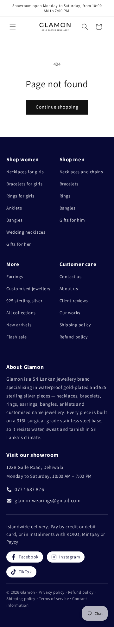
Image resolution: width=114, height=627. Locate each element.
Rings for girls (20, 196)
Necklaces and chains (81, 172)
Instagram (69, 557)
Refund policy (74, 337)
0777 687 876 (29, 489)
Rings (65, 196)
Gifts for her (18, 244)
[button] (13, 27)
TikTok (25, 572)
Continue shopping (57, 107)
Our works (70, 313)
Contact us (71, 276)
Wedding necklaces (25, 232)
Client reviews (74, 300)
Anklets (14, 208)
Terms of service (54, 598)
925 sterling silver (24, 300)
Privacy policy (52, 592)
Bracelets (69, 184)
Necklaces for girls (25, 172)
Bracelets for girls (24, 184)
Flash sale (16, 337)
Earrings (14, 276)
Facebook (29, 557)
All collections (21, 313)
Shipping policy (75, 325)
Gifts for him (72, 220)
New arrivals (18, 325)
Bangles (14, 220)
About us (69, 288)
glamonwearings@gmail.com (47, 500)
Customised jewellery (28, 288)
